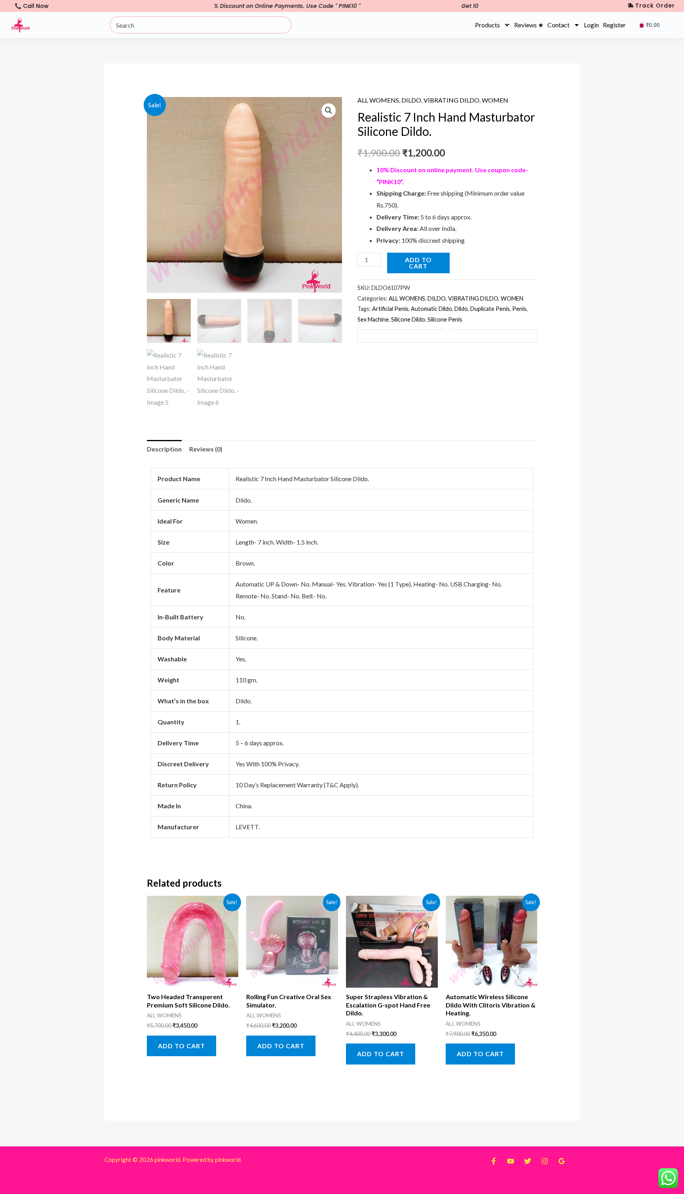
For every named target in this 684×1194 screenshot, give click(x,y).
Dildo (461, 308)
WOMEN (495, 100)
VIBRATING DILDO (451, 100)
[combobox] (201, 25)
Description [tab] (164, 449)
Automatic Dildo (431, 308)
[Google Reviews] (561, 1161)
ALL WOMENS (378, 100)
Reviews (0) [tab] (205, 449)
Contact (558, 25)
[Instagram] (544, 1161)
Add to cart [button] (181, 1045)
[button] (328, 110)
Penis (519, 308)
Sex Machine (373, 319)
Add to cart (418, 263)
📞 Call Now (32, 6)
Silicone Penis (445, 319)
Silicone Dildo (408, 319)
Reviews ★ (528, 25)
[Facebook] (493, 1161)
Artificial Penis (390, 308)
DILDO (411, 100)
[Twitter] (527, 1161)
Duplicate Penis (490, 308)
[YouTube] (510, 1161)
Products (487, 25)
